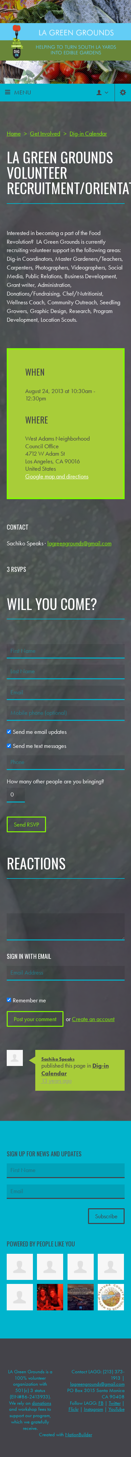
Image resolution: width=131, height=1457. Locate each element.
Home (14, 133)
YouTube (116, 1409)
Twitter (115, 1403)
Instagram (93, 1409)
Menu (22, 92)
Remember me (29, 1000)
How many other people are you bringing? (55, 781)
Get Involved (45, 133)
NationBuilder (78, 1434)
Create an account (93, 1019)
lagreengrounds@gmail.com (79, 543)
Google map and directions (56, 476)
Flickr (74, 1409)
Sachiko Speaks (58, 1059)
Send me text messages (39, 746)
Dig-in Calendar (88, 133)
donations (41, 1403)
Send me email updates (40, 732)
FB (100, 1403)
